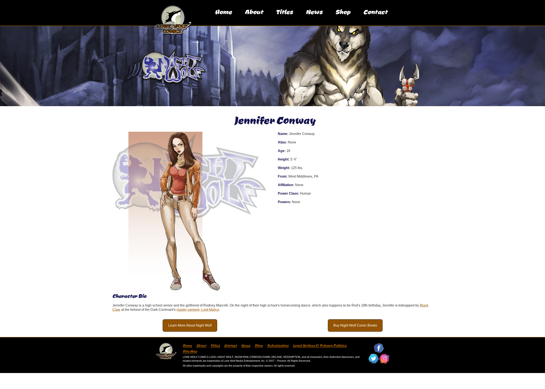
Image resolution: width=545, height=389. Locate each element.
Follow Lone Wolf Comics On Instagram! (384, 358)
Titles (284, 11)
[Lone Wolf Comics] (170, 12)
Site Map (190, 351)
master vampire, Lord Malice (197, 309)
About (254, 11)
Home (223, 11)
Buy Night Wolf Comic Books (355, 325)
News (314, 11)
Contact (375, 11)
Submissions (278, 345)
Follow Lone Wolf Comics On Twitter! (373, 358)
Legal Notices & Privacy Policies (320, 345)
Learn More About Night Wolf (190, 325)
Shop (342, 11)
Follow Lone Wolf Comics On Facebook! (379, 348)
